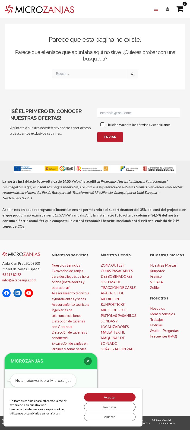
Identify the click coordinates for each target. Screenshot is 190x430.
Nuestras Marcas (163, 265)
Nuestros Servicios (66, 265)
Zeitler (155, 288)
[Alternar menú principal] (156, 9)
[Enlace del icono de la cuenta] (167, 9)
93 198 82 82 (11, 275)
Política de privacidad (161, 420)
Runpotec (157, 271)
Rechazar (109, 407)
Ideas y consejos (162, 314)
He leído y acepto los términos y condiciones (139, 125)
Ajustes (109, 417)
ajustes (55, 413)
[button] (88, 361)
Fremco (156, 276)
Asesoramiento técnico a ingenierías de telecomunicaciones (70, 310)
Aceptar (110, 397)
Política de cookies (167, 423)
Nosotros (157, 308)
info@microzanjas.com (19, 280)
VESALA (156, 282)
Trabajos (157, 320)
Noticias (156, 325)
